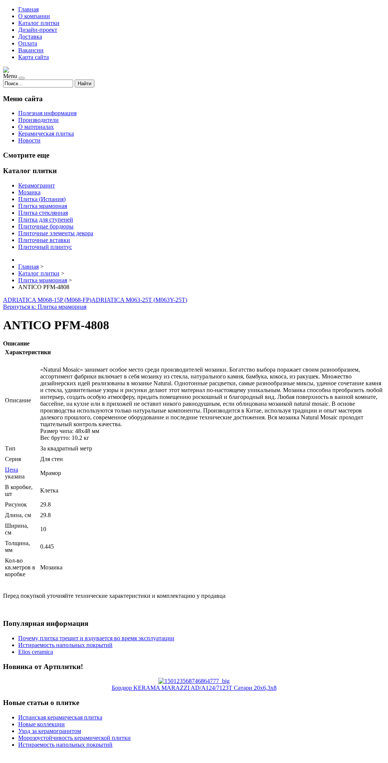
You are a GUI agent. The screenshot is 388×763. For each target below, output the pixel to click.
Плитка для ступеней (45, 219)
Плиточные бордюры (46, 226)
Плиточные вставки (44, 240)
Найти (84, 83)
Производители (38, 120)
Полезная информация (47, 113)
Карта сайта (33, 57)
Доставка (30, 36)
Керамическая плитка (46, 133)
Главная (28, 9)
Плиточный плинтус (45, 247)
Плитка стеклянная (43, 213)
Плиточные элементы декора (55, 233)
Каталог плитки (38, 23)
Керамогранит (36, 185)
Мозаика (29, 192)
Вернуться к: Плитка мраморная (44, 306)
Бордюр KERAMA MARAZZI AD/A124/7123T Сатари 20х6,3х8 (194, 688)
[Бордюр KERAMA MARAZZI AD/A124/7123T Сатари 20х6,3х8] (194, 681)
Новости (29, 140)
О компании (34, 16)
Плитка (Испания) (42, 199)
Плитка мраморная (42, 206)
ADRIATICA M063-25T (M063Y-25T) (139, 300)
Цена (11, 469)
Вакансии (31, 50)
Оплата (27, 43)
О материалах (36, 127)
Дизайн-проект (37, 30)
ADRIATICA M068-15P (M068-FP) (47, 300)
